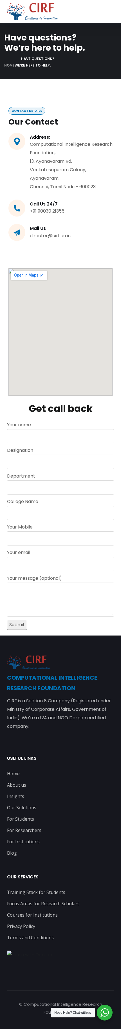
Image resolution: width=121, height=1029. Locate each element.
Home (9, 65)
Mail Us (38, 228)
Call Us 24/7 (44, 204)
